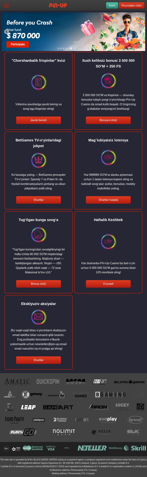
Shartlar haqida (108, 199)
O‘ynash (108, 283)
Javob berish (38, 120)
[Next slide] (140, 31)
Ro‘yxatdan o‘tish (132, 5)
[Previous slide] (6, 31)
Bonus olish (38, 283)
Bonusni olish (108, 120)
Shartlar (39, 199)
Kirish (112, 5)
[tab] (58, 48)
